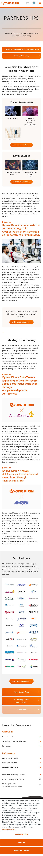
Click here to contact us (20, 322)
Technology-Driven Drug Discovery (14, 741)
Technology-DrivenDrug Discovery (21, 701)
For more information (20, 145)
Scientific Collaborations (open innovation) (21, 49)
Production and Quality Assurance (13, 775)
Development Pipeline (10, 767)
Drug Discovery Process (20, 681)
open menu (34, 3)
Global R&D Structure (9, 763)
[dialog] (21, 827)
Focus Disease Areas (21, 692)
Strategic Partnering (21, 56)
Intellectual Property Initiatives (13, 779)
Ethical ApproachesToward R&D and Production (12, 785)
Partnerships (6, 746)
